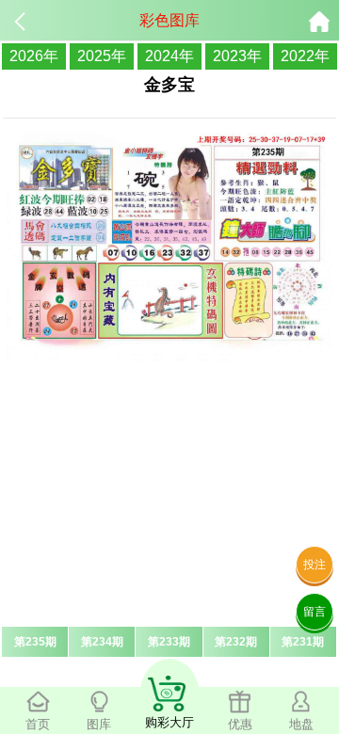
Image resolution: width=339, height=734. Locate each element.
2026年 (33, 56)
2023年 (237, 56)
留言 (314, 611)
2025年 (101, 56)
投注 (314, 564)
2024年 (169, 56)
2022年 (305, 56)
